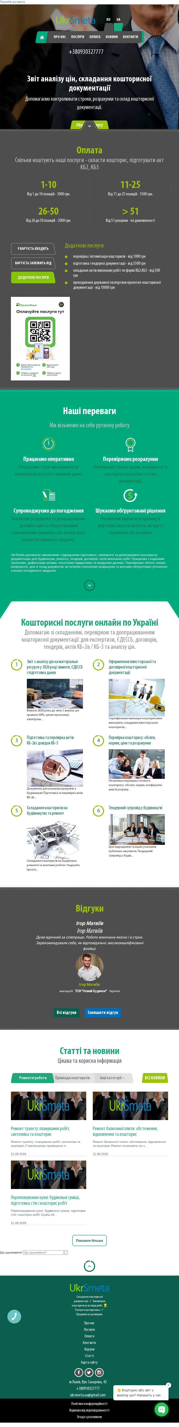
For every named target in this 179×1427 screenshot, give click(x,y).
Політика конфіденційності (89, 1404)
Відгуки (89, 1349)
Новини (112, 37)
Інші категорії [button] (111, 1078)
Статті (89, 1356)
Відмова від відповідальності (89, 1410)
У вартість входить (33, 249)
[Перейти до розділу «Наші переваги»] (89, 125)
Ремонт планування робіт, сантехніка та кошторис (40, 1131)
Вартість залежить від (33, 263)
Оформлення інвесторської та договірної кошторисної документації (132, 667)
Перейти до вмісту (12, 2)
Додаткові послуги (33, 278)
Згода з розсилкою (89, 1417)
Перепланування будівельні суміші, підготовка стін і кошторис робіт (45, 1200)
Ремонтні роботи (33, 1078)
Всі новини (155, 1078)
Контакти (130, 37)
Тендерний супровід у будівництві (135, 808)
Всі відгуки (66, 1012)
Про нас (60, 37)
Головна (44, 37)
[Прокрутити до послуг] (89, 585)
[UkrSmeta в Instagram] (99, 1372)
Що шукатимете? (11, 1252)
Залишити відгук (103, 1012)
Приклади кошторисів (72, 1078)
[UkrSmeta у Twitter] (89, 1372)
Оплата (94, 37)
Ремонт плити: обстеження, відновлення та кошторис (125, 1131)
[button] (14, 1316)
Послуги (77, 37)
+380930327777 (86, 52)
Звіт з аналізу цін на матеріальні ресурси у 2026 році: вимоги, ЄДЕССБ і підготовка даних (55, 667)
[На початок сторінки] (89, 1266)
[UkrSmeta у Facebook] (78, 1372)
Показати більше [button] (89, 1240)
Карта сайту (89, 1362)
